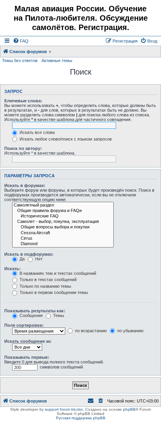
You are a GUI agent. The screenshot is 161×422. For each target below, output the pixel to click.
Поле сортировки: (24, 325)
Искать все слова (36, 132)
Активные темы (56, 60)
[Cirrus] (63, 238)
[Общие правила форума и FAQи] (63, 211)
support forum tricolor (64, 409)
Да (21, 258)
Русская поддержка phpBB (81, 418)
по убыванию (129, 330)
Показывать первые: (26, 357)
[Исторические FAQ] (63, 216)
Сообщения (30, 315)
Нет (38, 258)
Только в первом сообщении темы (53, 292)
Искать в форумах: (24, 185)
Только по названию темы (44, 286)
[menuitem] (21, 41)
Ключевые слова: (23, 100)
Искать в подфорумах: (29, 254)
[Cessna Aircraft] (63, 233)
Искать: (12, 268)
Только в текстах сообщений (47, 279)
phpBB (129, 409)
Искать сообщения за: (28, 341)
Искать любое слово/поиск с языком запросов (65, 139)
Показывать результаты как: (34, 310)
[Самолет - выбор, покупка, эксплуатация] (63, 221)
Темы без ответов (20, 60)
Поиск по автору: (23, 148)
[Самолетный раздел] (63, 205)
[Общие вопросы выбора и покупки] (63, 227)
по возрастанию (90, 330)
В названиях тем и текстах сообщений (57, 273)
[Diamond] (63, 244)
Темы (58, 315)
